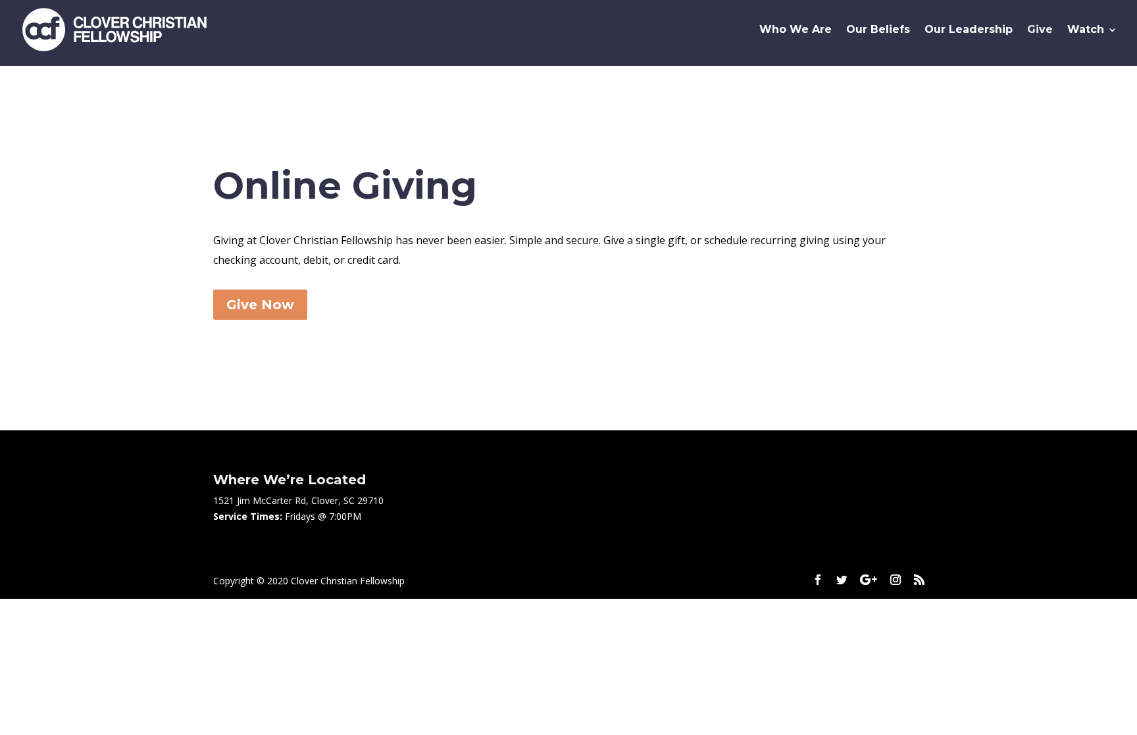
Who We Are (795, 30)
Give (1040, 30)
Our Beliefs (878, 30)
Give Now (260, 305)
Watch (1085, 30)
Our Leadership (968, 30)
